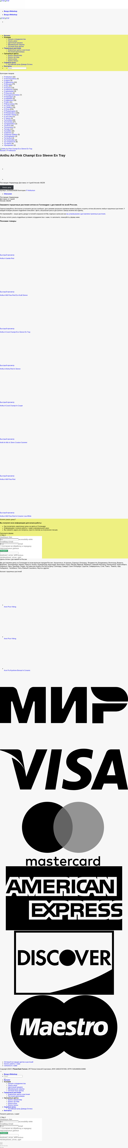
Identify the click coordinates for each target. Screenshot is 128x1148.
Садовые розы (10, 62)
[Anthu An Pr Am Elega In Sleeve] (9, 169)
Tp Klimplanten (9, 136)
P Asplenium (8, 100)
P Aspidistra (8, 98)
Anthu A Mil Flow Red (7, 479)
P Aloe (6, 86)
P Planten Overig (10, 115)
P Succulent (8, 116)
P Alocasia (8, 84)
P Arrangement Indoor (12, 95)
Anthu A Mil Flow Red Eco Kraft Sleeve (14, 295)
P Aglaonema (9, 82)
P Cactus (7, 106)
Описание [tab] (8, 194)
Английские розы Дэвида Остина (20, 64)
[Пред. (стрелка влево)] (1, 1147)
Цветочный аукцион (15, 43)
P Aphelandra (9, 91)
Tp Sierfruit (8, 138)
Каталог (7, 35)
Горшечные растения (12, 48)
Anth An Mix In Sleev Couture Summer (13, 442)
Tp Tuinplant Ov (9, 142)
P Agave (7, 80)
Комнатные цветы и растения (19, 50)
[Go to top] (1, 1071)
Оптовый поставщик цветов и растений (18, 1062)
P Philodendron (9, 113)
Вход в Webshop (10, 11)
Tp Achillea (8, 120)
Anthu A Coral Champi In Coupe (11, 406)
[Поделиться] (5, 1145)
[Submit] (9, 70)
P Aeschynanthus (10, 79)
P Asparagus (8, 97)
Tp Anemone (8, 127)
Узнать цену (6, 187)
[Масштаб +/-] (1, 1145)
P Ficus (6, 109)
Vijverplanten (8, 145)
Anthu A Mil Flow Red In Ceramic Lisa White (15, 516)
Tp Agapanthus (9, 124)
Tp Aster (7, 129)
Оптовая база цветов (16, 46)
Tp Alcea (7, 125)
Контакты (8, 66)
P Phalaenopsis (9, 111)
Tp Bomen (7, 133)
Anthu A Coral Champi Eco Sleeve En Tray (15, 332)
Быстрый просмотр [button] (7, 255)
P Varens (7, 118)
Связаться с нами (10, 1065)
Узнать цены (12, 41)
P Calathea (8, 107)
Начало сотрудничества (17, 39)
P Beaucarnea (9, 104)
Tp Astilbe (7, 131)
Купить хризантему (15, 55)
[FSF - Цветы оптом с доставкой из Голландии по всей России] (4, 1)
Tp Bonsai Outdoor (10, 134)
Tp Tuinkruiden (9, 140)
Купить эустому (13, 57)
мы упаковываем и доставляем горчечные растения (85, 214)
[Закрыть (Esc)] (7, 1145)
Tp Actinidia (8, 122)
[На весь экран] (3, 1145)
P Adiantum (8, 77)
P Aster (6, 102)
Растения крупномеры (16, 52)
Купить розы (12, 59)
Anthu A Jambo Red (7, 258)
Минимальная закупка (16, 44)
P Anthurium (8, 89)
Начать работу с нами (12, 1064)
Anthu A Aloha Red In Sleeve (10, 369)
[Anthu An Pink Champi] (9, 179)
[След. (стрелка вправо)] (3, 1147)
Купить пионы (13, 61)
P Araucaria (8, 93)
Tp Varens (7, 143)
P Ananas (7, 88)
